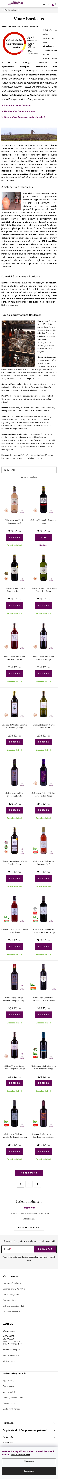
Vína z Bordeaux (31, 26)
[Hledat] (44, 3)
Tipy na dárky (8, 1380)
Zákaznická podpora (11, 1349)
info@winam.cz (9, 1361)
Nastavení (29, 1461)
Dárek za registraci (11, 1294)
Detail (43, 537)
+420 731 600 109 (11, 1355)
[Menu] (3, 3)
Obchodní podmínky (11, 1311)
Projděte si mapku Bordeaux (17, 105)
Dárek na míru (9, 1386)
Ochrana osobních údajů (13, 1306)
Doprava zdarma (10, 1300)
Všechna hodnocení (29, 1227)
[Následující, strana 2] (29, 1184)
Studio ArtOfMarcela (11, 1408)
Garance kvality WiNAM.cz (14, 1288)
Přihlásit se (45, 1249)
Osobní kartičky (9, 1391)
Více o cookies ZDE (20, 1454)
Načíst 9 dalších (29, 1173)
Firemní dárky (9, 1403)
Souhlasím (29, 1471)
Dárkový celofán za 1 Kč (13, 1397)
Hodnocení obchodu (12, 1283)
